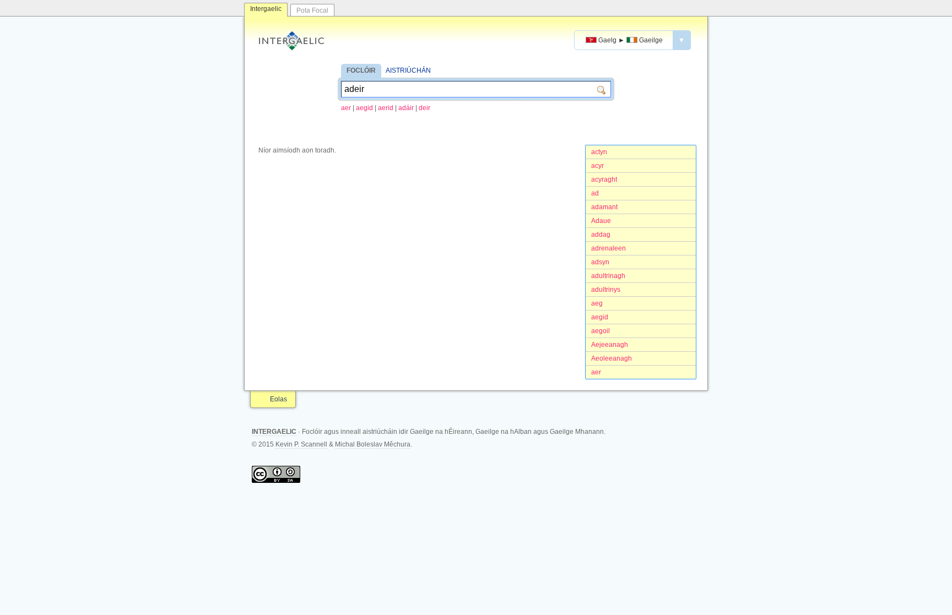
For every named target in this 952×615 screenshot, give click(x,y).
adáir (406, 108)
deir (424, 108)
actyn (599, 152)
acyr (597, 166)
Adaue (601, 221)
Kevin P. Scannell (301, 444)
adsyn (600, 262)
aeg (597, 303)
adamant (604, 207)
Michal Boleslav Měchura (372, 444)
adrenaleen (608, 248)
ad (595, 193)
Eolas (278, 399)
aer (346, 108)
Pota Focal (312, 10)
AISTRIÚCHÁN (408, 70)
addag (600, 234)
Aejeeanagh (609, 345)
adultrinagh (608, 276)
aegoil (600, 331)
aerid (385, 108)
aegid (364, 108)
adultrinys (605, 289)
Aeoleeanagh (611, 358)
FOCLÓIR (361, 70)
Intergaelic (266, 9)
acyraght (604, 179)
